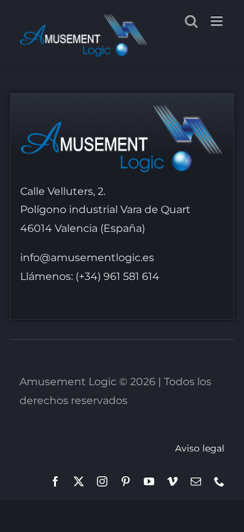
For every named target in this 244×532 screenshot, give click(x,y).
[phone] (219, 481)
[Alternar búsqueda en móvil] (191, 21)
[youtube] (149, 481)
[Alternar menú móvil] (217, 21)
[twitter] (79, 481)
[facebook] (55, 481)
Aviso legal (199, 448)
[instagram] (102, 481)
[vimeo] (172, 481)
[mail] (196, 481)
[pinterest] (125, 481)
